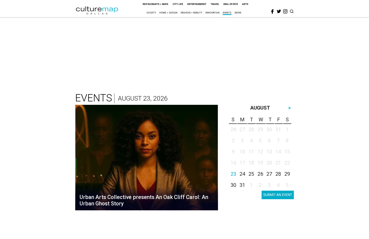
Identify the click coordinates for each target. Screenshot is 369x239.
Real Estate (230, 4)
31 (242, 185)
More (238, 12)
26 (260, 174)
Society (151, 12)
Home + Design (168, 12)
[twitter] (279, 11)
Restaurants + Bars (155, 4)
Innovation (212, 12)
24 (242, 174)
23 (233, 174)
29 (287, 174)
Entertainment (196, 4)
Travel (215, 4)
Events (227, 12)
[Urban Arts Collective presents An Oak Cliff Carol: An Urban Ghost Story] (146, 158)
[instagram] (285, 11)
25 (251, 174)
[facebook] (272, 11)
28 (278, 174)
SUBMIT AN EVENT (277, 195)
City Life (178, 4)
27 (269, 174)
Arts (245, 4)
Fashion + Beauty (191, 12)
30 (233, 185)
